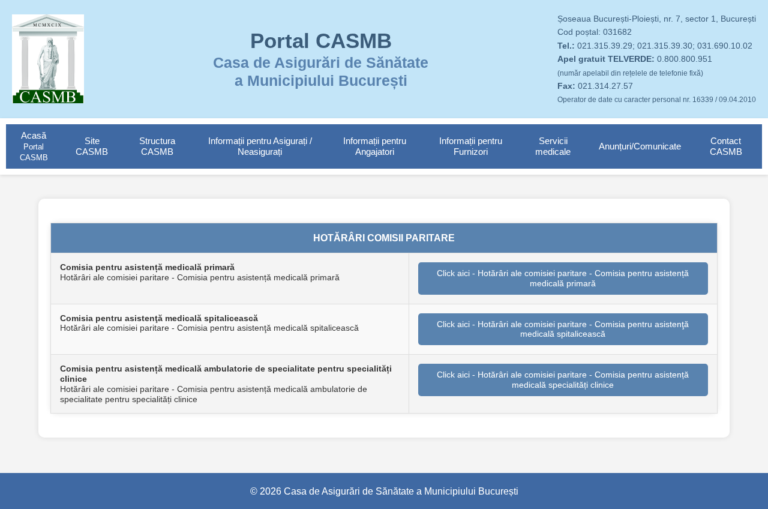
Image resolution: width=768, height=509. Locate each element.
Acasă (34, 146)
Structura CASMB (157, 146)
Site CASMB (92, 146)
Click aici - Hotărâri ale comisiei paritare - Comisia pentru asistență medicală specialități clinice (563, 380)
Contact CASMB (726, 146)
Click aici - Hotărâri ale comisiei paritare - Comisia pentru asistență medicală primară (563, 278)
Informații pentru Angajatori (374, 146)
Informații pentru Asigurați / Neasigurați (260, 146)
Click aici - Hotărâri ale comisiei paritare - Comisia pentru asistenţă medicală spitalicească (563, 329)
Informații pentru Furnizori (470, 146)
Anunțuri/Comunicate (640, 146)
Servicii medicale (553, 146)
